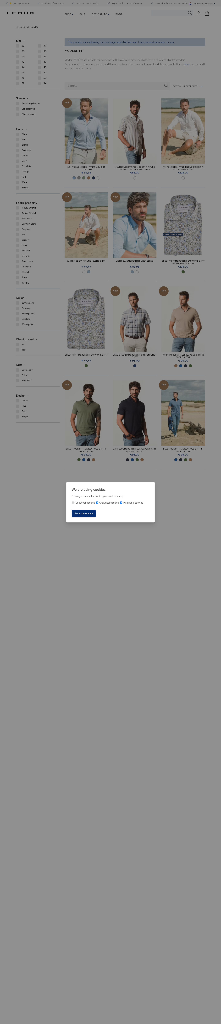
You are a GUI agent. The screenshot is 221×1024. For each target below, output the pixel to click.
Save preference (83, 513)
